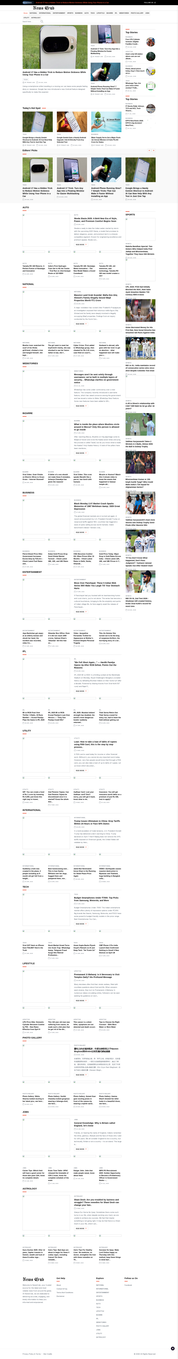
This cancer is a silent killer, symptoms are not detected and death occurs (84, 1024)
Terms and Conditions (65, 1292)
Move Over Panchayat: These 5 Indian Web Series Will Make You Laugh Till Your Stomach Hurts (97, 585)
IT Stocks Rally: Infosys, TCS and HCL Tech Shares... (135, 108)
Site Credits (47, 1354)
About (59, 1285)
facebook (128, 1285)
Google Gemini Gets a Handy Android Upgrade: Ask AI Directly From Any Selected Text (71, 140)
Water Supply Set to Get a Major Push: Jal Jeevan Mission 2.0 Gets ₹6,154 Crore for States (106, 140)
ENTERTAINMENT (59, 13)
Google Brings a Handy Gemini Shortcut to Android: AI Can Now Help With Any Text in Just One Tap (37, 140)
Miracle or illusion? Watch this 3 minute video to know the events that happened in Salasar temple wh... (110, 479)
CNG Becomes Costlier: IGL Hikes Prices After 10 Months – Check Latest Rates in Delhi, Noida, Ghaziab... (84, 559)
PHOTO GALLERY (137, 13)
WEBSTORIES (124, 13)
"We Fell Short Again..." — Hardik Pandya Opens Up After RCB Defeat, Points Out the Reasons (95, 665)
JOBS (147, 13)
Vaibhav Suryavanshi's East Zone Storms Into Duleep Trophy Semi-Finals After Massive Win (140, 522)
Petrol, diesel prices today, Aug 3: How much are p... (135, 71)
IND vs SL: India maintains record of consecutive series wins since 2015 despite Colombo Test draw (140, 368)
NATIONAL (33, 13)
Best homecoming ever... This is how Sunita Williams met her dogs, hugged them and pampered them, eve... (58, 873)
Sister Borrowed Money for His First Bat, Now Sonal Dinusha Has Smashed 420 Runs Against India (140, 330)
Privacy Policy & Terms (32, 1354)
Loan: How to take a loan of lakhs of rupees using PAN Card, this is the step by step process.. (95, 744)
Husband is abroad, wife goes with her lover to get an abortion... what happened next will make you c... (109, 350)
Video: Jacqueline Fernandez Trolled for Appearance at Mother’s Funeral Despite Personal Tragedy (84, 638)
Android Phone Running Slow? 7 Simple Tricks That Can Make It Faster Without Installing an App (105, 89)
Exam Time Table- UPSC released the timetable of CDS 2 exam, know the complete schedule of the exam (58, 1175)
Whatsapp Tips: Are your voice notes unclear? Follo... (133, 85)
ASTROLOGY (35, 17)
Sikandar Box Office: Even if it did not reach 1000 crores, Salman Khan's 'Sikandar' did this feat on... (59, 638)
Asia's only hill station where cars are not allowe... (134, 56)
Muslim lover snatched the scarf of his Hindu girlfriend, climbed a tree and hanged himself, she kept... (33, 350)
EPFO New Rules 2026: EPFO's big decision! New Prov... (134, 123)
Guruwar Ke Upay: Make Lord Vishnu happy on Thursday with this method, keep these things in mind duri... (110, 1255)
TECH (93, 13)
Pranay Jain (31, 82)
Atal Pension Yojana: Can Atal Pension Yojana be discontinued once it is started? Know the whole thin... (58, 797)
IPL (116, 13)
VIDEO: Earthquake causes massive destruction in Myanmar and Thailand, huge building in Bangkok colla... (110, 873)
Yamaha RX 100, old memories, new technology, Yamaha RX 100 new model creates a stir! (109, 271)
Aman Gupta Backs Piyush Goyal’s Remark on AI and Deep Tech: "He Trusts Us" (84, 947)
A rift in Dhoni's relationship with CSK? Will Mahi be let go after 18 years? (140, 406)
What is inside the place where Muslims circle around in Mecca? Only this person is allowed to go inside (96, 427)
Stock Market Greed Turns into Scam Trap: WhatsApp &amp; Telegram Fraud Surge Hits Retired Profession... (59, 950)
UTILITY (26, 17)
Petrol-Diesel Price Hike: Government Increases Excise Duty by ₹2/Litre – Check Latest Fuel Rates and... (33, 559)
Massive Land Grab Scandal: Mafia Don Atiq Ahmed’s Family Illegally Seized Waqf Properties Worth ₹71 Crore (95, 298)
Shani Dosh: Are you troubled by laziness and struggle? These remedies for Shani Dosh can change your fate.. (96, 1202)
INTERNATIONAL (45, 13)
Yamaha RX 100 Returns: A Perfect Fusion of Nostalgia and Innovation (34, 268)
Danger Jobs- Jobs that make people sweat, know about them (84, 1173)
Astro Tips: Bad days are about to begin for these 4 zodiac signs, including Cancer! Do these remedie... (58, 1255)
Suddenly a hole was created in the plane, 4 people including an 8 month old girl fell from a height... (33, 873)
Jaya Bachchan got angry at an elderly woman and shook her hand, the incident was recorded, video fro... (33, 638)
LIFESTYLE (100, 13)
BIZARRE (110, 13)
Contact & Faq (62, 1289)
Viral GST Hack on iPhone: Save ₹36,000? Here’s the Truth (33, 947)
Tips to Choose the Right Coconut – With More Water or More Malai (109, 1024)
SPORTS (70, 13)
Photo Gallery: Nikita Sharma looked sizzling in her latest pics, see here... (33, 1098)
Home (26, 13)
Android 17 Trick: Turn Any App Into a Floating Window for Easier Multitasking (67, 3)
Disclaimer (60, 1296)
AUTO (86, 13)
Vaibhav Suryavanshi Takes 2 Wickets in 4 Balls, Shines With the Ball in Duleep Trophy (139, 444)
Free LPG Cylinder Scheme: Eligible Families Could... (133, 42)
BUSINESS (78, 13)
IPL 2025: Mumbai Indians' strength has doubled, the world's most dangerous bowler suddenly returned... (84, 717)
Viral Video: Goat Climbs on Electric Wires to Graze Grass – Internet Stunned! (33, 477)
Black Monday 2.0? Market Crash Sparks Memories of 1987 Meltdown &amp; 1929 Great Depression (97, 506)
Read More (80, 244)
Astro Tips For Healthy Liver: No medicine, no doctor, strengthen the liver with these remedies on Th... (85, 1255)
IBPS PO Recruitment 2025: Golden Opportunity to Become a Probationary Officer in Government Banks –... (109, 1175)
